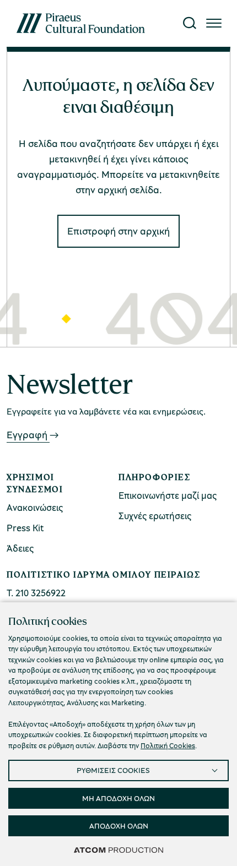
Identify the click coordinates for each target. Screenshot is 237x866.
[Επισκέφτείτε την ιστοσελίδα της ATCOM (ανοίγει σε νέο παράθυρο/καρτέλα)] (118, 849)
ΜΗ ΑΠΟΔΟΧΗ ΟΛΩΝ (118, 798)
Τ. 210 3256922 (36, 592)
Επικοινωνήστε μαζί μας (167, 495)
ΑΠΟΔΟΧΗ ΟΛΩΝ (118, 825)
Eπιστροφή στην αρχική (118, 230)
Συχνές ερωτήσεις (154, 515)
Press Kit (25, 527)
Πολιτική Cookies (168, 745)
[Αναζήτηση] (189, 23)
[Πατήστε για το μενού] (214, 23)
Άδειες (20, 548)
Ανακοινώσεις (35, 507)
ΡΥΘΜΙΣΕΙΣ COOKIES (113, 770)
